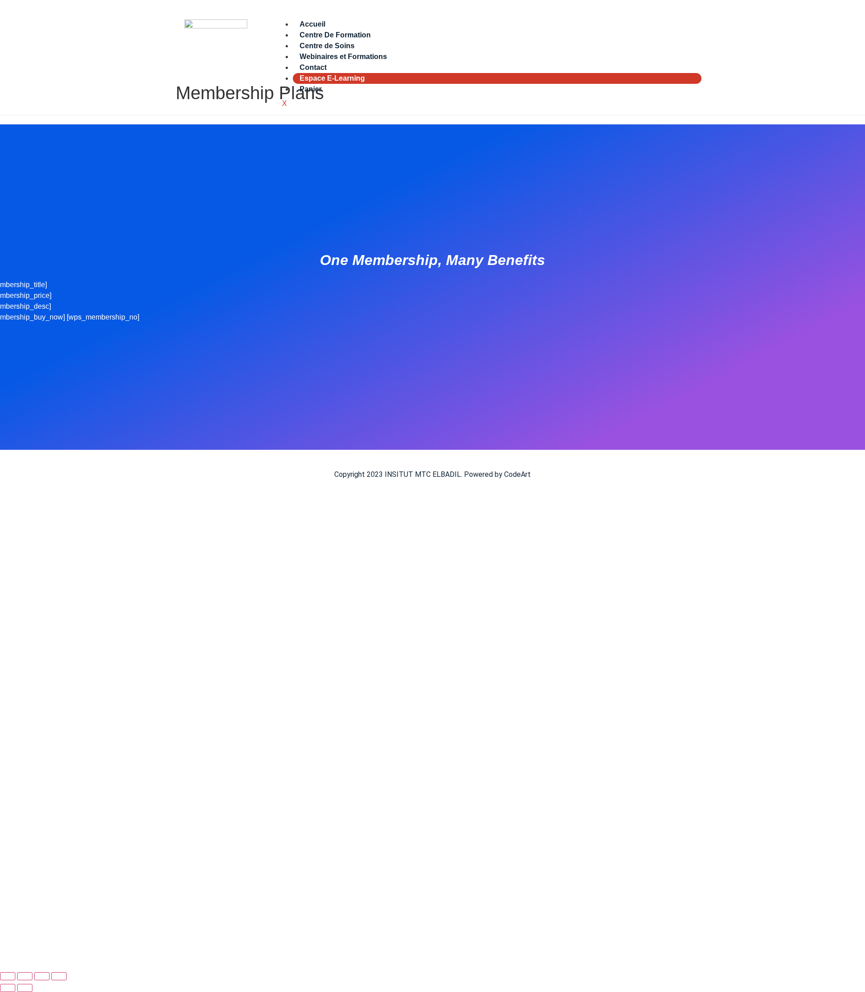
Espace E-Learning (332, 78)
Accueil (312, 24)
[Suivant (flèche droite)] (24, 988)
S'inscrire (71, 952)
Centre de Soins (327, 46)
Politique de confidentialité (236, 846)
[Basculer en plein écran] (24, 976)
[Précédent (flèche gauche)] (7, 988)
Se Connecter (109, 952)
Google (19, 522)
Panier (311, 89)
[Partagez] (42, 976)
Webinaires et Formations (343, 56)
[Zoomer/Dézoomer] (7, 976)
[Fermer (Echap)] (59, 976)
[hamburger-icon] (694, 22)
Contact (313, 67)
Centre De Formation (335, 35)
